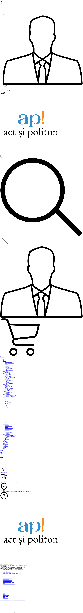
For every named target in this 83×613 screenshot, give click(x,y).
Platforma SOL (5, 598)
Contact (4, 594)
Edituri (4, 592)
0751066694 (5, 571)
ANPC (4, 597)
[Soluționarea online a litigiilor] (6, 600)
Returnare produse (6, 595)
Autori (4, 593)
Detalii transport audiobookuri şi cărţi (9, 584)
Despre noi (5, 577)
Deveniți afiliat (5, 596)
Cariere (4, 583)
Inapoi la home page (4, 461)
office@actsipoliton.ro (7, 572)
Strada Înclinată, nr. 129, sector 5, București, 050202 (12, 573)
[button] (41, 93)
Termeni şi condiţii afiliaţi (7, 581)
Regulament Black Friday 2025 (8, 582)
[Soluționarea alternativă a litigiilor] (18, 600)
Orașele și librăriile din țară (7, 578)
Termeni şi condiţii (6, 579)
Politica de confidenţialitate (7, 580)
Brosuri (4, 591)
